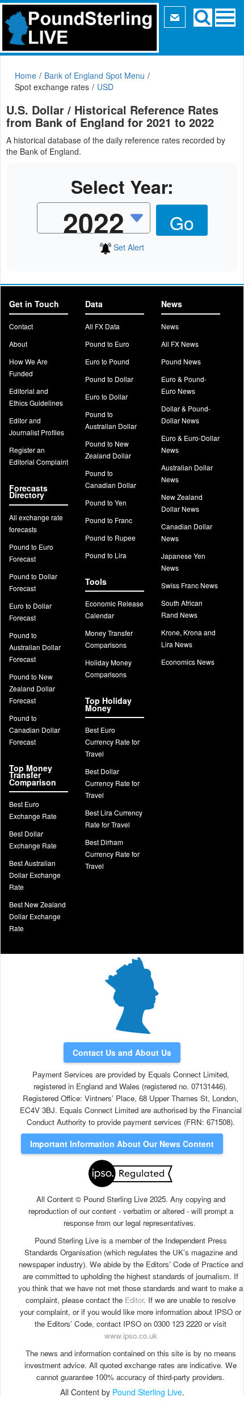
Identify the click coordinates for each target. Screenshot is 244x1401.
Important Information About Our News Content (122, 1143)
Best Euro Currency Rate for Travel (112, 741)
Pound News (181, 361)
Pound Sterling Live (147, 1392)
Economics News (187, 661)
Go (182, 222)
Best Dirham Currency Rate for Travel (112, 854)
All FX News (180, 344)
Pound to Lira (106, 555)
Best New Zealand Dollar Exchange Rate (37, 916)
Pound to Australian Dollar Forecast (35, 647)
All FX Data (102, 326)
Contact (21, 326)
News (170, 326)
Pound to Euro (107, 344)
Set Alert (127, 247)
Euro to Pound (107, 361)
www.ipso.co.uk (130, 1335)
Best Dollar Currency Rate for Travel (112, 783)
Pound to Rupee (110, 537)
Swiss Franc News (189, 585)
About (18, 344)
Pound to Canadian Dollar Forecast (34, 729)
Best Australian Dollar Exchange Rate (35, 874)
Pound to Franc (108, 520)
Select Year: (122, 186)
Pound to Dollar (109, 379)
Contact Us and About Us (122, 1052)
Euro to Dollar (106, 396)
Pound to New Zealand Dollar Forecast (32, 688)
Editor (134, 1299)
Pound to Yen (106, 502)
